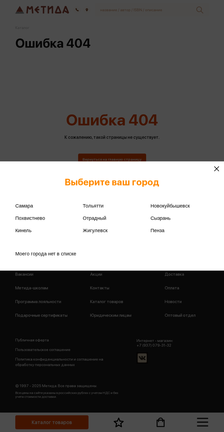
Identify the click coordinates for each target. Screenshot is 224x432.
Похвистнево (30, 218)
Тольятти (93, 206)
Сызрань (160, 218)
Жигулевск (95, 230)
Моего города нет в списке (45, 254)
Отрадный (94, 218)
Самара (24, 206)
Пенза (157, 230)
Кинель (23, 230)
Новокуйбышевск (170, 206)
